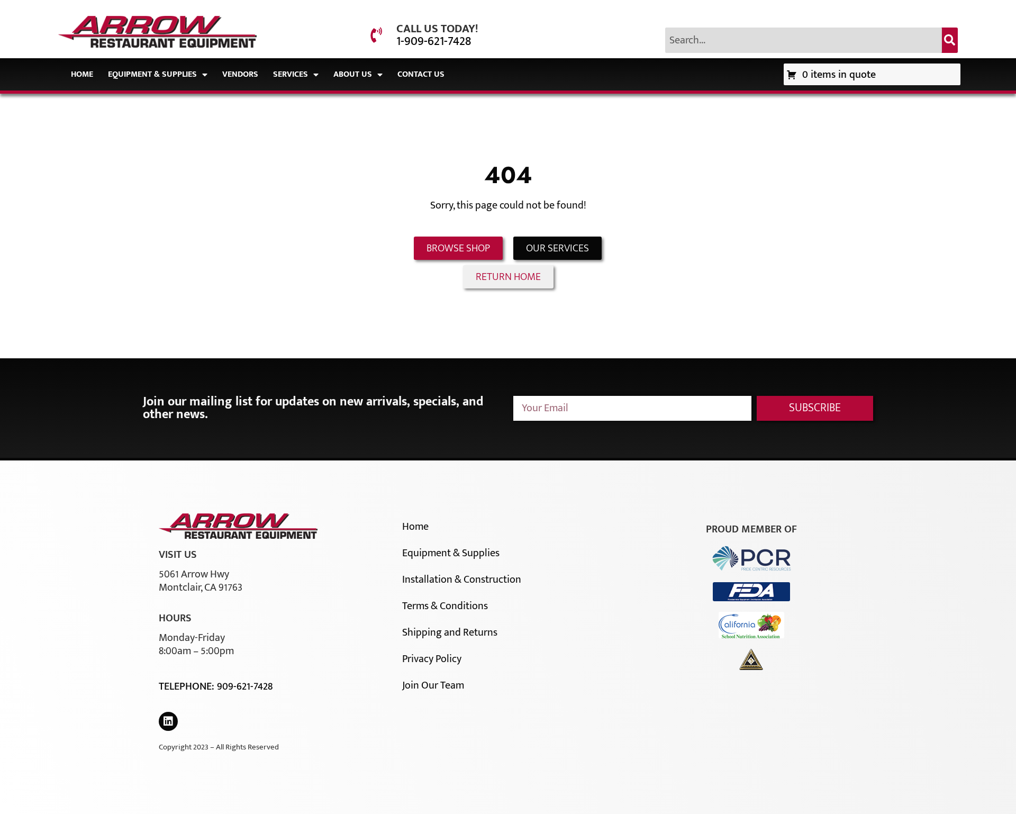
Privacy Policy (431, 659)
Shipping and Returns (449, 632)
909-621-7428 (245, 686)
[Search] (950, 40)
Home (82, 74)
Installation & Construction (461, 580)
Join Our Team (433, 685)
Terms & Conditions (445, 606)
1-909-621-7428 (433, 41)
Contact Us (420, 74)
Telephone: (188, 686)
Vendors (240, 74)
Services (290, 74)
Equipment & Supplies (152, 74)
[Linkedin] (168, 721)
